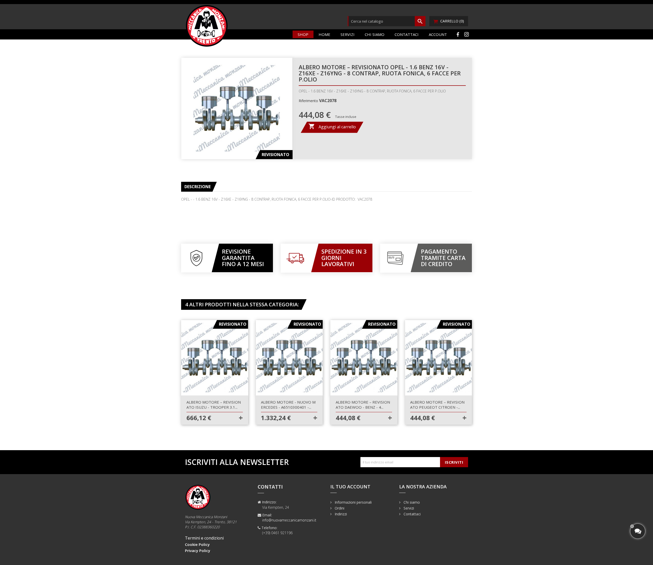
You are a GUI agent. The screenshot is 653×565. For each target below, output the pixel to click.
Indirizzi (340, 514)
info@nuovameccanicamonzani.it (289, 520)
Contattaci (407, 34)
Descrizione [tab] (197, 186)
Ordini (339, 508)
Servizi (348, 34)
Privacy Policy (197, 550)
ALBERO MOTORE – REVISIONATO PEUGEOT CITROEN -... (437, 404)
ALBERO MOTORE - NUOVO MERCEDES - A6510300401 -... (288, 404)
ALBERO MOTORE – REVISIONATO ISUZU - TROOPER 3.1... (213, 404)
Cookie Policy (197, 544)
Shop (303, 34)
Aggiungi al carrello (332, 126)
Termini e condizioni (204, 538)
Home (324, 34)
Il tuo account (350, 487)
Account (438, 34)
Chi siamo (374, 34)
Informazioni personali (353, 502)
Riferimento (308, 100)
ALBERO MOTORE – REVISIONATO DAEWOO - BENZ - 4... (363, 404)
